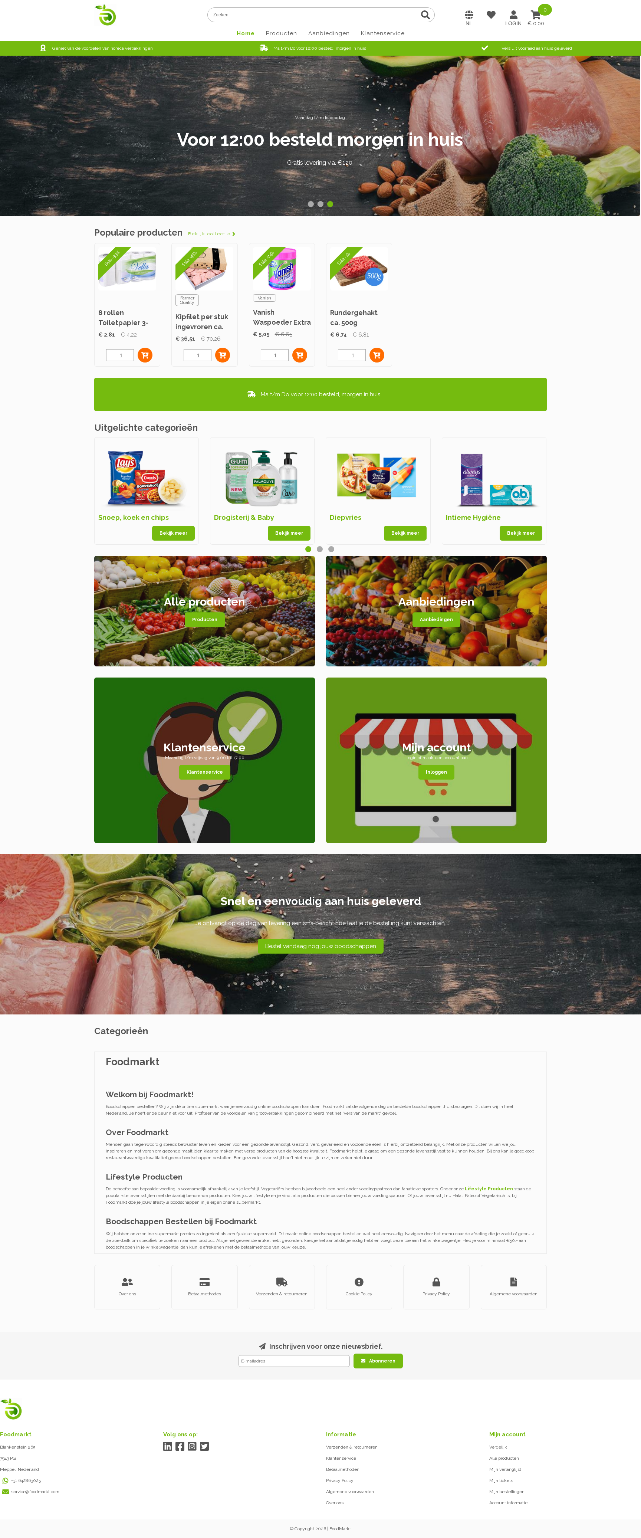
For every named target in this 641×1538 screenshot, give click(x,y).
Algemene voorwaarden (350, 1491)
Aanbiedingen (329, 33)
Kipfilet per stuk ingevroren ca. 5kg (201, 327)
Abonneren (382, 1361)
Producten (281, 33)
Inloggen (436, 772)
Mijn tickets (501, 1480)
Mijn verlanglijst (505, 1469)
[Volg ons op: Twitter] (204, 1447)
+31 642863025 (26, 1480)
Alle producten (504, 1458)
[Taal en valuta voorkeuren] (469, 15)
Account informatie (508, 1502)
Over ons (334, 1502)
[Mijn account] (513, 15)
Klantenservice (383, 33)
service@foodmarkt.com (35, 1491)
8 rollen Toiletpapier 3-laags (123, 323)
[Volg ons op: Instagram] (192, 1447)
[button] (311, 204)
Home (246, 33)
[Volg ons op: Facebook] (180, 1447)
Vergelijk (498, 1447)
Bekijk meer (173, 533)
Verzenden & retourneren (352, 1447)
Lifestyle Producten (489, 1188)
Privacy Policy (340, 1480)
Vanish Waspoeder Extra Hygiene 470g (282, 322)
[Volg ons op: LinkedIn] (167, 1447)
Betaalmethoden (342, 1469)
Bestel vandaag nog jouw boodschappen (320, 946)
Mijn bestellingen (507, 1491)
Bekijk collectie (209, 233)
